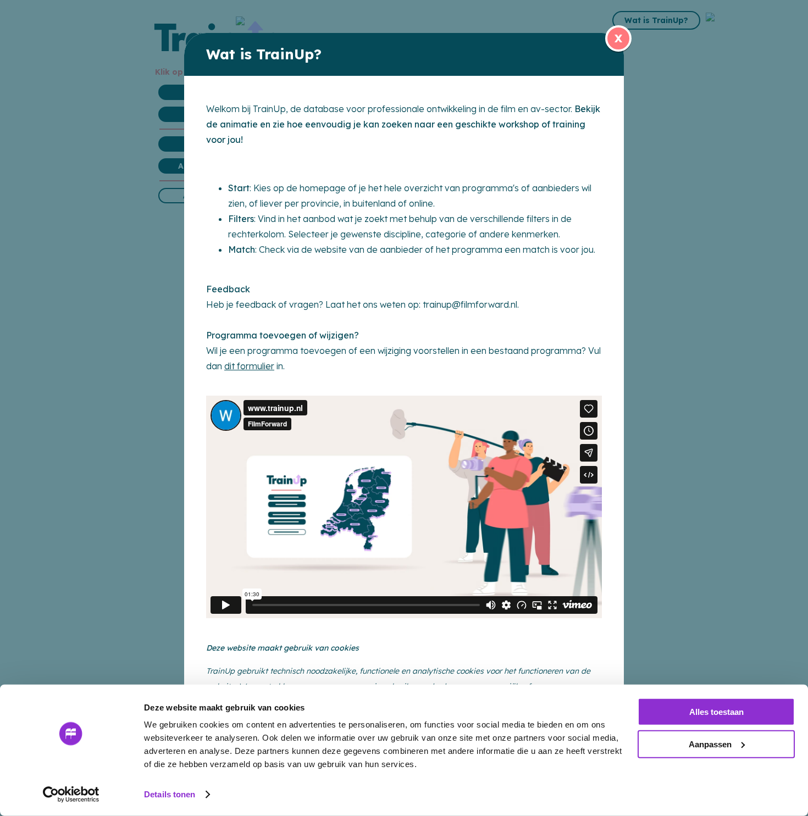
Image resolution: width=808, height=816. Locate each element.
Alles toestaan (716, 712)
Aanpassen (710, 743)
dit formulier (249, 365)
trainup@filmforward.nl (470, 304)
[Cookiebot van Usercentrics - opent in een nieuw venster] (71, 794)
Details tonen (169, 794)
